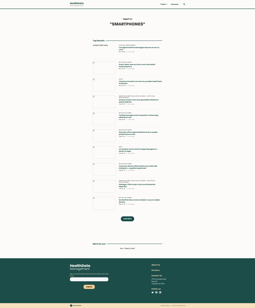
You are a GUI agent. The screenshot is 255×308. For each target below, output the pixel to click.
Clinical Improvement (127, 45)
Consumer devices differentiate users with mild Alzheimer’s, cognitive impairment (138, 167)
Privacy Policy (165, 305)
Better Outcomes (125, 62)
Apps (120, 147)
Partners (156, 270)
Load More (127, 219)
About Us (156, 265)
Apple (121, 79)
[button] (164, 4)
